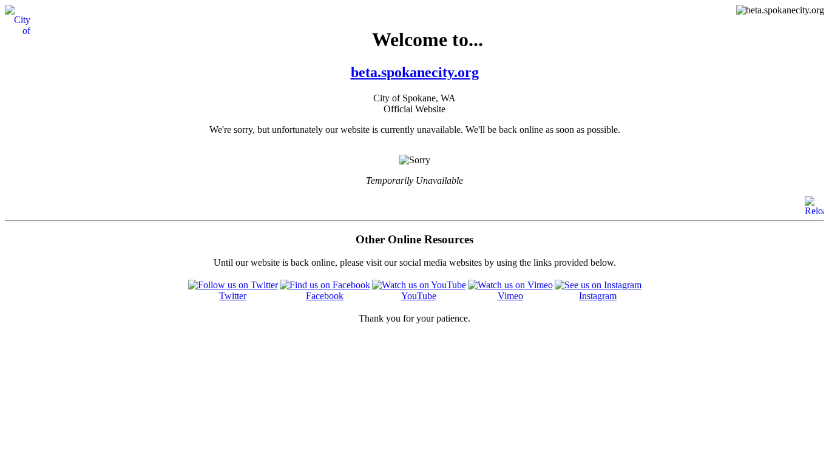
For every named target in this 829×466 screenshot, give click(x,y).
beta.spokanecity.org (415, 72)
